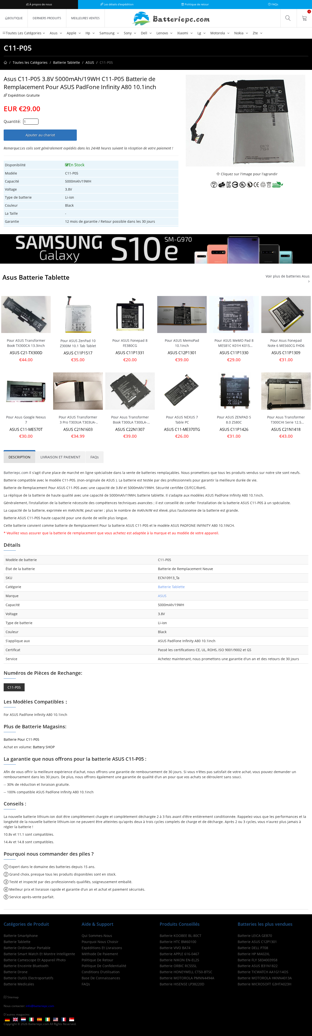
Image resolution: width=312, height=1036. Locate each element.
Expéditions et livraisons (102, 947)
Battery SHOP (44, 747)
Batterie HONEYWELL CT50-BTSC (186, 972)
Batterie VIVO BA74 (175, 947)
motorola (218, 33)
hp (88, 33)
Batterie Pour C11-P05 (21, 739)
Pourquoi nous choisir (100, 941)
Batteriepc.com (16, 472)
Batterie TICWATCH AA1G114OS (263, 972)
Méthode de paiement (100, 954)
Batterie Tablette (66, 62)
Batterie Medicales (19, 984)
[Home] (5, 62)
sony (128, 33)
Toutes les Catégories (30, 62)
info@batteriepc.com (40, 1006)
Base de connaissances (101, 978)
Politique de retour (196, 4)
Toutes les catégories (23, 33)
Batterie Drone (16, 972)
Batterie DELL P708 (253, 947)
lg (199, 33)
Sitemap (13, 997)
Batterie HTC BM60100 (178, 941)
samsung (107, 33)
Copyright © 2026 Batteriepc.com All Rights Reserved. (40, 1024)
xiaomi (183, 33)
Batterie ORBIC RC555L (178, 965)
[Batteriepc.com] (171, 18)
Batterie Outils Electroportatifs (28, 978)
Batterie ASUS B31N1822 (258, 965)
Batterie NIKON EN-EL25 (179, 960)
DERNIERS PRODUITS (47, 18)
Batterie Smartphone (21, 935)
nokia (239, 33)
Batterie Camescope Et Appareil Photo (35, 960)
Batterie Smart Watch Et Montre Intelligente (39, 954)
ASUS (90, 62)
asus (54, 33)
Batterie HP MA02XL (254, 954)
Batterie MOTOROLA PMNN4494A (187, 978)
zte (256, 33)
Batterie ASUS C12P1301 (257, 941)
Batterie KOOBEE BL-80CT (180, 935)
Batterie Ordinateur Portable (27, 947)
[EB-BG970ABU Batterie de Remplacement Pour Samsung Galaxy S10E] (156, 248)
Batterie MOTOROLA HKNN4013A (265, 978)
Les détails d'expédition (118, 4)
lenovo (162, 33)
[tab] (19, 457)
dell (144, 33)
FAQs (274, 4)
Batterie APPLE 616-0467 (179, 954)
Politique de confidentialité (104, 965)
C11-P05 (14, 687)
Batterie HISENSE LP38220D (182, 984)
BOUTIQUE (15, 18)
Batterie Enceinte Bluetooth (26, 965)
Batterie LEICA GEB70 (255, 935)
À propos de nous (40, 4)
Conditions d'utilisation (101, 972)
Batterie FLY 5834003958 (257, 960)
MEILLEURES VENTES (85, 18)
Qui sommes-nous (97, 935)
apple (72, 33)
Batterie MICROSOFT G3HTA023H (264, 984)
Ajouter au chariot (40, 135)
